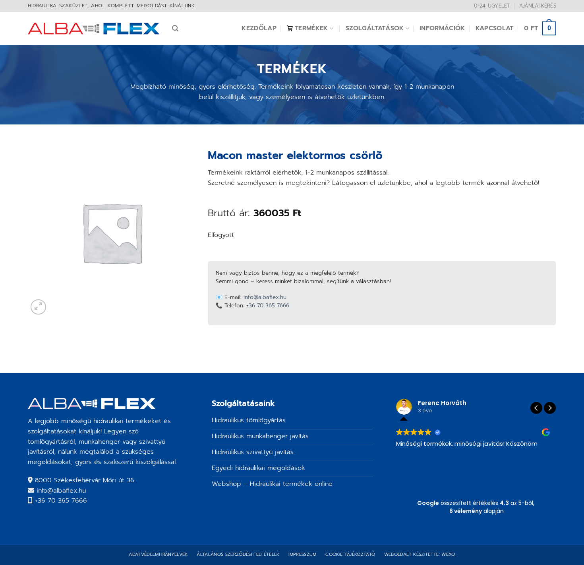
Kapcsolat (495, 28)
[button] (550, 408)
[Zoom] (38, 307)
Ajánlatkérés (537, 6)
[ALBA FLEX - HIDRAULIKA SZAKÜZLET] (94, 28)
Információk (442, 28)
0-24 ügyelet (492, 6)
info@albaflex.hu (265, 297)
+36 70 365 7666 (267, 305)
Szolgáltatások (375, 28)
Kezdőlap (259, 28)
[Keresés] (175, 28)
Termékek (311, 28)
